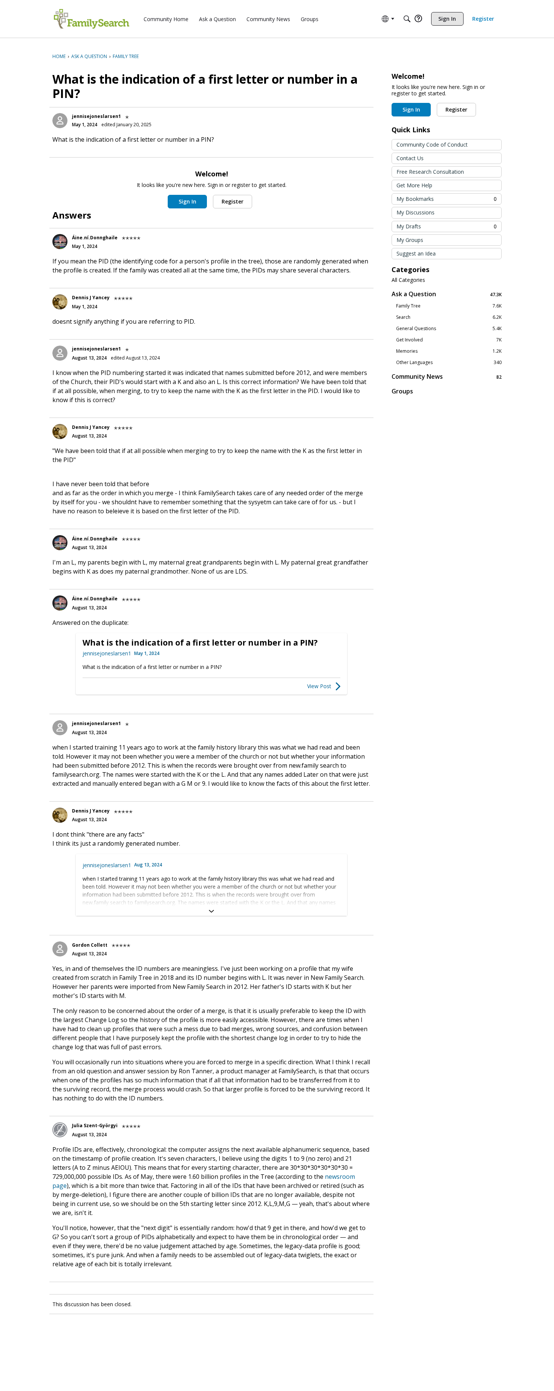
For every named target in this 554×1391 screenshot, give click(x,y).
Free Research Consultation (430, 171)
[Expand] (211, 911)
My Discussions (415, 212)
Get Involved (449, 340)
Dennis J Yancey (91, 297)
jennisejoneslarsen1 (96, 116)
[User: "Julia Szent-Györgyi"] (59, 1129)
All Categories (408, 280)
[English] (91, 19)
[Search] (407, 19)
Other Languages (449, 362)
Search (449, 317)
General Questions (449, 328)
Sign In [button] (187, 201)
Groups (402, 391)
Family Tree (449, 306)
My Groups (409, 239)
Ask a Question (447, 294)
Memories (449, 351)
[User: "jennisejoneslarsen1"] (59, 120)
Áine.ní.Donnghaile (95, 237)
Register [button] (232, 201)
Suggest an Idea (416, 253)
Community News (447, 377)
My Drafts (446, 226)
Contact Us (410, 158)
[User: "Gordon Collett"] (59, 948)
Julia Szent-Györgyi (95, 1125)
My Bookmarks (446, 198)
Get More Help (414, 185)
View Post (319, 686)
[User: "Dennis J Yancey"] (59, 301)
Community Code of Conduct (432, 144)
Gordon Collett (89, 945)
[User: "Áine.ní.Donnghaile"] (59, 241)
